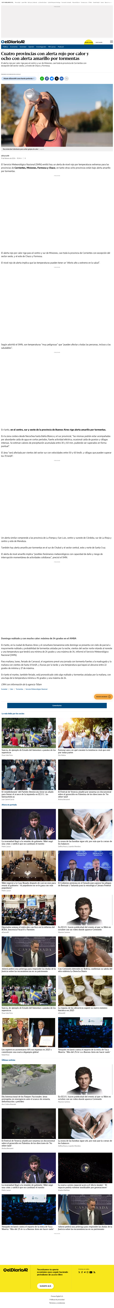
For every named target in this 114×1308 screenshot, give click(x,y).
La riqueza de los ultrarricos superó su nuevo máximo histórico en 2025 (82, 1009)
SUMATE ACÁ (45, 1286)
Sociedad (23, 47)
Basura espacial (108, 2)
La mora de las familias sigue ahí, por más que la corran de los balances (85, 842)
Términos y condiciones (57, 1303)
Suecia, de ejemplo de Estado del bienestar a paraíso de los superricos (29, 751)
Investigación (41, 47)
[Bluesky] (52, 79)
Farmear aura (84, 2)
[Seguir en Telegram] (85, 1272)
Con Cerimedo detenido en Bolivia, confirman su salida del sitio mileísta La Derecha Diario (85, 970)
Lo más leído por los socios (13, 713)
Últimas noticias (8, 1060)
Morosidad (17, 2)
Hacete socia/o (89, 42)
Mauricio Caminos (64, 932)
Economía (13, 47)
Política (5, 47)
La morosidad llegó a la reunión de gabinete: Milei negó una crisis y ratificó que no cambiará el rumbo (27, 842)
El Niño (90, 2)
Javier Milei (24, 2)
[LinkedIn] (62, 79)
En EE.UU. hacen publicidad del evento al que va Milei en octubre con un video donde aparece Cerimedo (84, 928)
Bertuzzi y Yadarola (32, 2)
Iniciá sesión (99, 42)
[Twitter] (57, 79)
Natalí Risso (5, 1055)
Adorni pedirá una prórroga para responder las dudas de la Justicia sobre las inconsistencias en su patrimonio (29, 970)
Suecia (102, 2)
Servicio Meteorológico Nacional (36, 689)
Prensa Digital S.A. (57, 1296)
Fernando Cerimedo (66, 2)
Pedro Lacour (6, 846)
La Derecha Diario (42, 2)
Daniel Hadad (96, 2)
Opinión (31, 47)
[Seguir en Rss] (94, 1272)
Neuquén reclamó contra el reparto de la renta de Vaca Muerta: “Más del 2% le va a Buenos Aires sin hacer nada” (84, 1050)
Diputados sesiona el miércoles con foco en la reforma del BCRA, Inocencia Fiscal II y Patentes (28, 928)
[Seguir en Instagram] (87, 1272)
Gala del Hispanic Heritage (54, 2)
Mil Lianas (52, 47)
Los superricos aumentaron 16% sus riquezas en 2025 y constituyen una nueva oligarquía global (27, 1050)
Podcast (61, 47)
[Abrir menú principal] (111, 42)
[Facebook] (47, 79)
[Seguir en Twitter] (79, 1272)
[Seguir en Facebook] (82, 1272)
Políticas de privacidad (57, 1300)
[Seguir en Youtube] (91, 1272)
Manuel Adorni (76, 2)
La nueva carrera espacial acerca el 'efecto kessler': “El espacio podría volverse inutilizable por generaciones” (82, 1186)
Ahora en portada (9, 805)
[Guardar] (66, 79)
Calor (11, 689)
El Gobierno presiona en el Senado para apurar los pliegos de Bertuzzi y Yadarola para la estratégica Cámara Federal (84, 884)
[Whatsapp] (42, 79)
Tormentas (19, 689)
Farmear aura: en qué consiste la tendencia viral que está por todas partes (84, 751)
